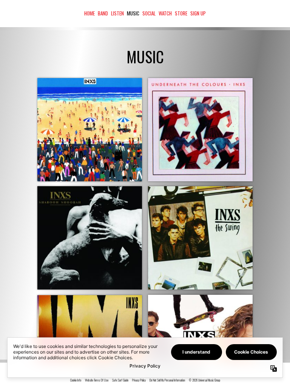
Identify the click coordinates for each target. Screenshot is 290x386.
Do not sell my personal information (167, 380)
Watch (165, 13)
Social (149, 13)
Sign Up (198, 13)
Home (89, 13)
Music (133, 13)
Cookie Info (75, 380)
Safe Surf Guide (120, 380)
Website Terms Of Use (96, 380)
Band (103, 13)
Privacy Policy (139, 380)
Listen (117, 13)
